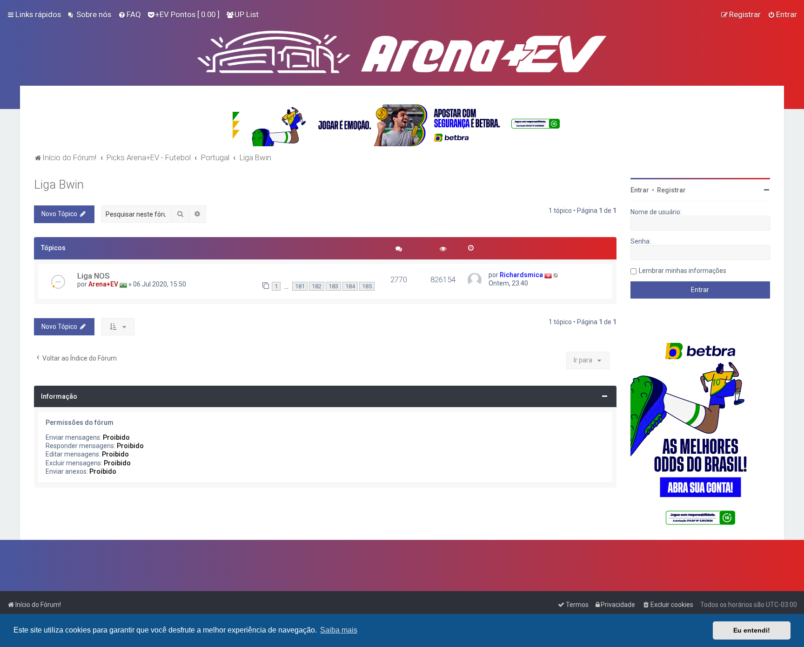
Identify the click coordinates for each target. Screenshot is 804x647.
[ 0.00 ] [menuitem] (187, 14)
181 (300, 286)
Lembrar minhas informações (682, 270)
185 (367, 286)
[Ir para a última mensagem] (556, 275)
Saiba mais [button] (338, 630)
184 (350, 286)
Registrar (671, 190)
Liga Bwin (59, 184)
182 (317, 286)
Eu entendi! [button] (751, 630)
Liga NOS (93, 275)
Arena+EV (103, 284)
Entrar (639, 190)
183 (333, 286)
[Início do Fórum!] (402, 50)
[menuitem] (89, 14)
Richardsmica (521, 275)
